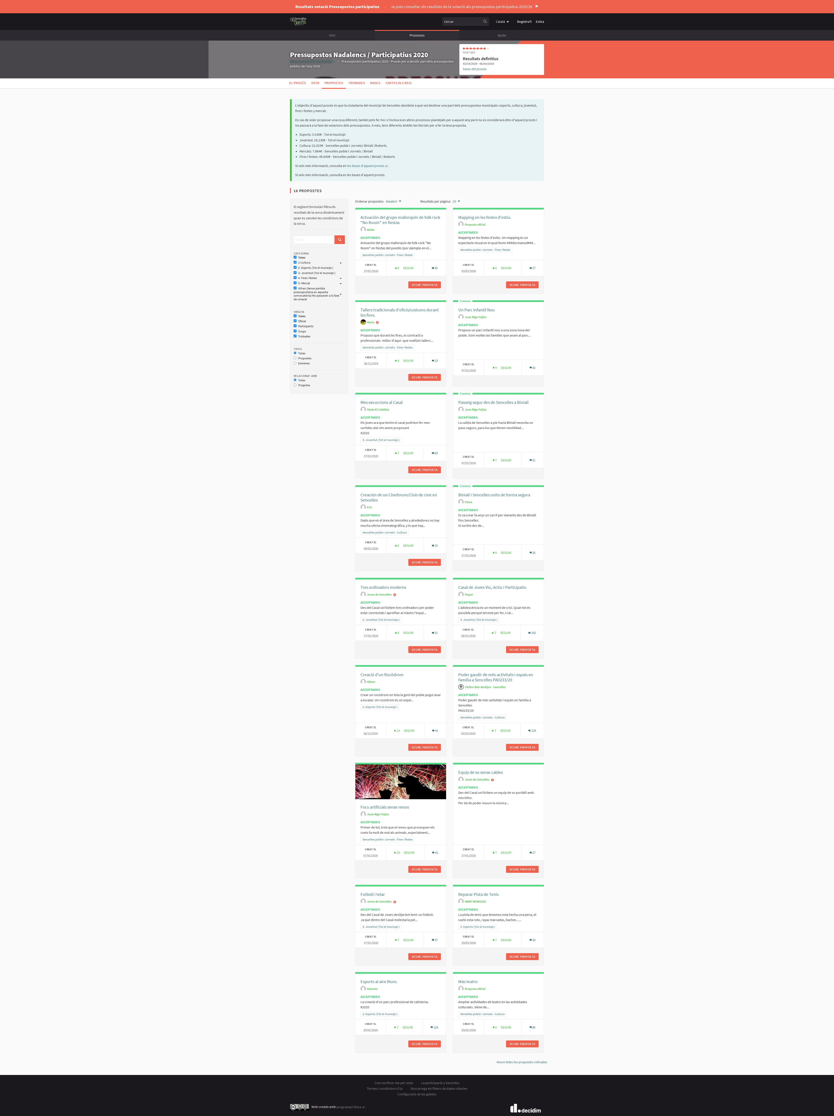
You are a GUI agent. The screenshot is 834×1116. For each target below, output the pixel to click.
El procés (297, 83)
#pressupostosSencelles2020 (313, 61)
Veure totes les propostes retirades (521, 1062)
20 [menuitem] (454, 201)
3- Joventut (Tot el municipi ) (316, 273)
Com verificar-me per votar (394, 1083)
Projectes (304, 385)
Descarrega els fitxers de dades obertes (438, 1088)
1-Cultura (304, 262)
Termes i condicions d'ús (385, 1088)
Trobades (356, 83)
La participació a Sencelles (440, 1083)
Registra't (524, 21)
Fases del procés (475, 69)
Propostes (333, 83)
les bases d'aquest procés (367, 165)
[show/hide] (342, 262)
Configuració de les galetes (417, 1094)
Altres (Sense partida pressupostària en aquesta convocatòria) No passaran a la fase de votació (316, 294)
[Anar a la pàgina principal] (298, 21)
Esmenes (304, 363)
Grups (302, 331)
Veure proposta (426, 285)
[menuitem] (503, 21)
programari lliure (350, 1107)
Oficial (302, 321)
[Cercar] (485, 21)
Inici (332, 35)
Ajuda (502, 35)
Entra (540, 21)
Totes (301, 257)
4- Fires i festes (307, 278)
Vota (315, 83)
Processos (417, 35)
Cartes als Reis (399, 83)
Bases (375, 83)
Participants (305, 326)
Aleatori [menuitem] (391, 201)
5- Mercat (304, 283)
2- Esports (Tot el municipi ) (315, 268)
